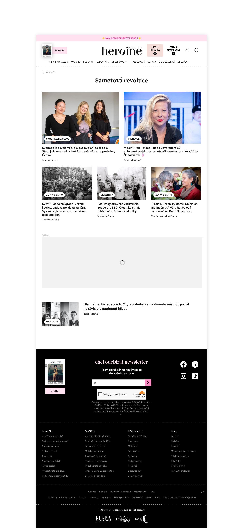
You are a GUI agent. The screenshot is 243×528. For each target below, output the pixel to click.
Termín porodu (48, 466)
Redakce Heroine (91, 314)
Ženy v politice (135, 476)
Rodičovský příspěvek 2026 (55, 476)
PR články (176, 461)
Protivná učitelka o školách (97, 441)
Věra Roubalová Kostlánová (164, 216)
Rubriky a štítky (178, 466)
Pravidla (103, 491)
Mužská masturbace (94, 451)
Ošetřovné (47, 456)
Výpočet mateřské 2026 (53, 471)
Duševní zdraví (135, 471)
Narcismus (133, 441)
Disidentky (107, 195)
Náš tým (175, 441)
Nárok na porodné (50, 446)
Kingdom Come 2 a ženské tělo (99, 471)
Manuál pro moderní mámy (183, 451)
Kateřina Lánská (49, 160)
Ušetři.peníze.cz (121, 497)
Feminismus (133, 451)
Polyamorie (133, 466)
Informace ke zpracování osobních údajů (129, 491)
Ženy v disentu (54, 195)
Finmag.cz (93, 497)
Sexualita (132, 456)
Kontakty (175, 446)
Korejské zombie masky (96, 461)
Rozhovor (134, 139)
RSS (153, 491)
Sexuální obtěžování (137, 436)
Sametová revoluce (57, 139)
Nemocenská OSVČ (51, 461)
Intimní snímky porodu (95, 446)
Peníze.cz (106, 497)
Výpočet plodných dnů (52, 436)
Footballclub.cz (153, 497)
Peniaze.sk (138, 497)
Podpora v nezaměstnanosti (55, 441)
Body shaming (134, 461)
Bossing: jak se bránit (95, 476)
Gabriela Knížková (132, 160)
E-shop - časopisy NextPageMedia (180, 497)
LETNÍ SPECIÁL (155, 48)
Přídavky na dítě (49, 451)
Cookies (92, 491)
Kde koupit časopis (180, 456)
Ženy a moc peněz (173, 48)
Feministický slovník (180, 471)
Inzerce (174, 436)
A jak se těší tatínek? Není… (98, 436)
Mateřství (132, 446)
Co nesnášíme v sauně (95, 456)
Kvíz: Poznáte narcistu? (96, 466)
